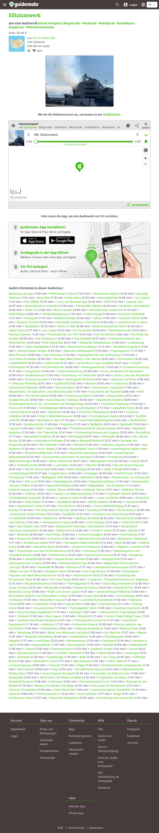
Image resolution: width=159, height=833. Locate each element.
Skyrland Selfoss (129, 318)
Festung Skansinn (20, 334)
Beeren (142, 632)
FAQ (100, 729)
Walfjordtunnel (111, 559)
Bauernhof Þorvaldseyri (83, 346)
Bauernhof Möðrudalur (39, 452)
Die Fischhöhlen (105, 334)
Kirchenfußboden (53, 367)
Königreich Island (56, 571)
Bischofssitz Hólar (28, 526)
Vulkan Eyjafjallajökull (38, 346)
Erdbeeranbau (59, 554)
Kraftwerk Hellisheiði (131, 314)
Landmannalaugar (20, 665)
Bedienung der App (21, 293)
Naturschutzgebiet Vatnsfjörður (111, 689)
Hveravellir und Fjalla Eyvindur (111, 673)
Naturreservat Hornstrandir (108, 685)
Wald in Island (45, 428)
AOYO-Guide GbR (44, 37)
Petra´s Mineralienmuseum (56, 416)
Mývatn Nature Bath (37, 469)
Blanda (133, 530)
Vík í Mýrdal (93, 358)
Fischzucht (15, 408)
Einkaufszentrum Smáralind (42, 305)
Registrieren (18, 729)
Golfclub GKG (134, 301)
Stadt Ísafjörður (87, 693)
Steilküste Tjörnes (132, 489)
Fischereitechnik (21, 412)
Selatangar (76, 612)
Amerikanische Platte (86, 575)
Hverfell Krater (124, 473)
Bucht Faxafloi (63, 310)
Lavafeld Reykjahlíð (21, 473)
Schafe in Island (102, 530)
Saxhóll (133, 648)
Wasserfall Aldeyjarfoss (64, 697)
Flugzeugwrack (120, 350)
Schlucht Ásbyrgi (19, 489)
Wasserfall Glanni (44, 546)
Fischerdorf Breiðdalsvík (94, 412)
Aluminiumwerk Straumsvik (106, 310)
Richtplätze (143, 432)
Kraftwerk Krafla (27, 465)
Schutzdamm (126, 358)
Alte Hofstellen (48, 444)
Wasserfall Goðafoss (102, 481)
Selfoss (97, 318)
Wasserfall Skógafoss (126, 346)
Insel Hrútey (53, 534)
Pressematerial (49, 750)
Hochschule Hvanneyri (99, 554)
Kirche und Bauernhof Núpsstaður (122, 371)
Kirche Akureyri (126, 510)
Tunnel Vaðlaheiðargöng (108, 506)
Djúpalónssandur (27, 652)
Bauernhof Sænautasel (83, 452)
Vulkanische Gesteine (109, 399)
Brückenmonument (37, 379)
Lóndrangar (131, 652)
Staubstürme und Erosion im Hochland (67, 456)
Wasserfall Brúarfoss (37, 583)
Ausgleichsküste (19, 399)
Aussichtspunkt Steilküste (62, 399)
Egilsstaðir (126, 424)
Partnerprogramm (80, 736)
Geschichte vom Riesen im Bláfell (60, 677)
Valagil (117, 693)
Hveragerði (31, 318)
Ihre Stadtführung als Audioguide (108, 776)
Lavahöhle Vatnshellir (68, 652)
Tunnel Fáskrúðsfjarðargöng (95, 420)
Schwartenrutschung (135, 367)
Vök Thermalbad (48, 432)
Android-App (77, 806)
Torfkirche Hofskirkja (24, 383)
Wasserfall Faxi (124, 587)
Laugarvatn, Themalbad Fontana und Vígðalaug (118, 579)
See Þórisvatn (26, 669)
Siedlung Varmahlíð (87, 518)
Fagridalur (67, 424)
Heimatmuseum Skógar (32, 350)
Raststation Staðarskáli (132, 538)
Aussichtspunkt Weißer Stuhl (129, 448)
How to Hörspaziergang (108, 748)
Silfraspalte (108, 436)
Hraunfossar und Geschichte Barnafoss (42, 550)
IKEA (107, 301)
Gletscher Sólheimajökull (79, 350)
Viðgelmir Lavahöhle (129, 546)
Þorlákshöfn (41, 604)
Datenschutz (76, 827)
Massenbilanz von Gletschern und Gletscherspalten (41, 391)
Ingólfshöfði (61, 383)
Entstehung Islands (36, 542)
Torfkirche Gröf (130, 522)
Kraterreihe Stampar (85, 624)
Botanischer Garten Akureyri (29, 514)
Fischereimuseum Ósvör (95, 681)
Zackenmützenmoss (71, 371)
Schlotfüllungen (49, 408)
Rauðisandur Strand (21, 697)
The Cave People (60, 579)
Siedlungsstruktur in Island (25, 563)
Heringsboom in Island (56, 522)
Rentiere (79, 444)
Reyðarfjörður (138, 420)
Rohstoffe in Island (52, 599)
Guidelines (75, 742)
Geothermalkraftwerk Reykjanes (37, 620)
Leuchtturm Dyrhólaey (23, 358)
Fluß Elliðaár (31, 301)
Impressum (96, 827)
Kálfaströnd (87, 477)
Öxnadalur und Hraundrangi (110, 514)
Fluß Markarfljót (53, 342)
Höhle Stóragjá (113, 469)
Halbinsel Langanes (113, 444)
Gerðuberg (24, 632)
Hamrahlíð (44, 567)
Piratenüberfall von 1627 (63, 334)
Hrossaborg (115, 456)
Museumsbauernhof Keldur (109, 326)
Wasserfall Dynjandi (21, 681)
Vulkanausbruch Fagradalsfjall (118, 612)
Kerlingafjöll (16, 677)
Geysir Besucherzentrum (118, 583)
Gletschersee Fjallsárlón (23, 387)
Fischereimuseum (62, 648)
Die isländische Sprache (90, 669)
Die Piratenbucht (46, 338)
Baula (118, 542)
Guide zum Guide (104, 738)
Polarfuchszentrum (48, 693)
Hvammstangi (128, 534)
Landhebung (136, 342)
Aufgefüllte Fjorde (123, 408)
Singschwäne (115, 395)
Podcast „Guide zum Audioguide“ (108, 761)
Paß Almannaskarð (37, 395)
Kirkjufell (108, 644)
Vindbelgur (91, 473)
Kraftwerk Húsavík (119, 493)
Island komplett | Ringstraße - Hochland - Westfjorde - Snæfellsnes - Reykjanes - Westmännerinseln (72, 25)
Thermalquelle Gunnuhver (90, 620)
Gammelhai (109, 640)
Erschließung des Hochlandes (115, 697)
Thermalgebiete (77, 583)
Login (14, 736)
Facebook (133, 736)
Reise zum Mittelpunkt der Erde (68, 632)
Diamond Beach (65, 387)
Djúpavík (14, 693)
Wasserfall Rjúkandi (92, 440)
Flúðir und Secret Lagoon (64, 591)
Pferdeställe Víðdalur (89, 305)
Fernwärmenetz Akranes (69, 559)
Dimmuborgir (17, 477)
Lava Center (49, 330)
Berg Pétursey (18, 354)
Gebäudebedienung (55, 314)
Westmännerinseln (119, 330)
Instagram (133, 729)
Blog (71, 729)
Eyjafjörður (69, 514)
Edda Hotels (32, 501)
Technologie (47, 757)
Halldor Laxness (19, 571)
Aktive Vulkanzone (60, 461)
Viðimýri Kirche (65, 530)
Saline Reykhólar (64, 689)
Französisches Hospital (104, 416)
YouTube (132, 742)
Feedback (104, 787)
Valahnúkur (49, 624)
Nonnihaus (93, 510)
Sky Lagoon (142, 297)
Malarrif (103, 652)
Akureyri (14, 510)
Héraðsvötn (51, 518)
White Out (31, 310)
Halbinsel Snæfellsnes (89, 628)
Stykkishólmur (79, 636)
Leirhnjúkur (62, 465)
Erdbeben (17, 599)
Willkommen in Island (63, 293)
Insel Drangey (96, 522)
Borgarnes (136, 554)
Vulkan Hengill (93, 314)
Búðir (83, 657)
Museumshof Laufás (30, 506)
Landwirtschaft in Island (132, 322)
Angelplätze (64, 501)
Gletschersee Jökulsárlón (108, 387)
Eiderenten (55, 412)
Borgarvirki (24, 538)
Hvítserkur (54, 538)
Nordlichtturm (67, 506)
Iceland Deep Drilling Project (124, 616)
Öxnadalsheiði (18, 518)
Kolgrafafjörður (42, 644)
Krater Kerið (92, 595)
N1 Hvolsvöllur (83, 330)
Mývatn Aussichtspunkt (129, 465)
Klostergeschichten (93, 367)
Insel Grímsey (17, 522)
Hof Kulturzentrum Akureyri (53, 510)
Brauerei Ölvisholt (28, 322)
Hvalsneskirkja (49, 628)
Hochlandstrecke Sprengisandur (121, 665)
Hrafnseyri (56, 681)
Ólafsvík (30, 648)
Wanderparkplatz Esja (73, 563)
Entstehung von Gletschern (79, 375)
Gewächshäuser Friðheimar (114, 591)
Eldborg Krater (129, 628)
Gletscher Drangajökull (23, 689)
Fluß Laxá (31, 481)
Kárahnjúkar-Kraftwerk (49, 440)
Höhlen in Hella (66, 326)
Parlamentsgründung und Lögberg (97, 432)
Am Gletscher (112, 632)
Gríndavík (23, 616)
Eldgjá (81, 665)
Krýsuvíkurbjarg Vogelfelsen (35, 612)
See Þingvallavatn (95, 571)
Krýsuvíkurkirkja (43, 608)
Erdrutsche (142, 497)
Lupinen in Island (69, 497)
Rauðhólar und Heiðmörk (134, 305)
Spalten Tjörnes (57, 489)
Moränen (90, 383)
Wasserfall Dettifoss (59, 485)
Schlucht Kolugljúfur (90, 534)
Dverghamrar (33, 371)
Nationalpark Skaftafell (79, 379)
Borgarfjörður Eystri (82, 448)
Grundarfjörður (77, 644)
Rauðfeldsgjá (55, 657)
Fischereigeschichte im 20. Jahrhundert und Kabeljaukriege (46, 403)
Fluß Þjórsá (93, 322)
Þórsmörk (54, 665)
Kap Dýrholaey (53, 354)
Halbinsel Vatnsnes (89, 538)
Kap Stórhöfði (83, 338)
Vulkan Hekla (17, 330)
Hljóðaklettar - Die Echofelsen (106, 485)
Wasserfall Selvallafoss (39, 636)
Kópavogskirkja (108, 297)
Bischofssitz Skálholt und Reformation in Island (38, 595)
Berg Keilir (43, 297)
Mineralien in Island (49, 420)
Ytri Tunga (109, 657)
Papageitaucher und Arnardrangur (100, 354)
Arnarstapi (23, 657)
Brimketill (84, 616)
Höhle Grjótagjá (77, 469)
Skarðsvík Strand (101, 648)
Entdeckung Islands (78, 395)
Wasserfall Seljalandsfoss (95, 342)
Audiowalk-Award (47, 742)
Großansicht (111, 114)
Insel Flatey (43, 640)
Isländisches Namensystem (112, 567)
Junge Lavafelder (107, 497)
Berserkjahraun (76, 640)
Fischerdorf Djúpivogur (115, 403)
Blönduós (23, 534)
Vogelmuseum (59, 473)
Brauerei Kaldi (125, 518)
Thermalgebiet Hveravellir (25, 497)
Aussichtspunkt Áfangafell (58, 673)
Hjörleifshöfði (19, 363)
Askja (55, 669)
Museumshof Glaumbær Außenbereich (80, 526)
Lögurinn (14, 428)
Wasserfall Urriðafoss (69, 322)
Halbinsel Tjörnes (94, 489)
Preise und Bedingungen (48, 731)
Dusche (135, 461)
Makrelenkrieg (82, 661)
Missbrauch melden (76, 751)
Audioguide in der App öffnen (44, 253)
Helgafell (14, 640)
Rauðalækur (32, 326)
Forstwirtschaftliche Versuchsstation (93, 428)
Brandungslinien (98, 501)
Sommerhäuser (125, 595)
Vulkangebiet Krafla (101, 461)
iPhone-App (76, 813)
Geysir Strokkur (18, 587)
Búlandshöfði (138, 644)
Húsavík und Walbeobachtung (73, 493)
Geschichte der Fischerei (105, 391)
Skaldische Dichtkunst (86, 546)
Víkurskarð (132, 501)
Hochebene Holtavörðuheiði (81, 542)
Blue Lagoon (54, 616)
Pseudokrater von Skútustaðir (130, 477)
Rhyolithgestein (114, 636)
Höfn (141, 391)
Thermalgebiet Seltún (83, 608)
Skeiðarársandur (35, 375)
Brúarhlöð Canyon (20, 591)
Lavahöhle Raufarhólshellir (96, 599)
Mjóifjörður (96, 424)
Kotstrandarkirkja (65, 318)
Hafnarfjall (31, 559)
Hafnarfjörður (17, 314)
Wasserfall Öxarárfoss (38, 436)
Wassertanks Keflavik (106, 293)
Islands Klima (74, 604)
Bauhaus (72, 567)
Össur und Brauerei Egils (71, 301)
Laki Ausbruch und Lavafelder (95, 363)
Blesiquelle (51, 587)
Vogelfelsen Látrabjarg (112, 677)
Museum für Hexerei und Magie (54, 685)
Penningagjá (76, 436)
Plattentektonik (63, 481)
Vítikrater (91, 465)
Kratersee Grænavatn (127, 608)
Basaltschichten (34, 424)
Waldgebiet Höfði (52, 477)
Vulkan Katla (52, 363)
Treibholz (30, 493)
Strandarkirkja (108, 604)
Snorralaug (90, 550)
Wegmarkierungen (20, 461)
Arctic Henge (46, 448)
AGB (60, 827)
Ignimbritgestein (86, 408)
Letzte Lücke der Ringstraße (131, 375)
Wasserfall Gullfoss (86, 587)
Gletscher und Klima (123, 379)
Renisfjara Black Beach (68, 358)
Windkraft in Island (45, 661)
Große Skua (120, 383)
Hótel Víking (73, 297)
